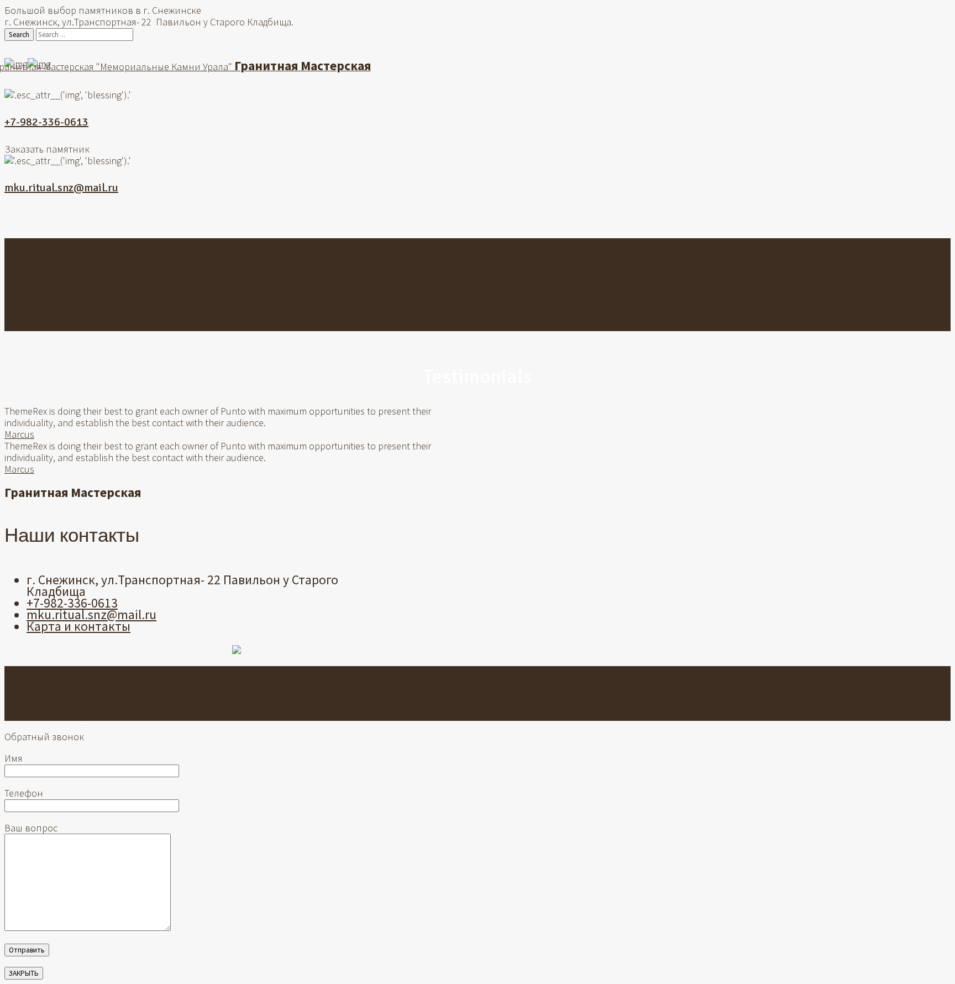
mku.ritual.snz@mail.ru (61, 188)
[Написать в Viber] (477, 218)
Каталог (44, 267)
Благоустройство (64, 290)
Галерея (44, 279)
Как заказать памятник (77, 313)
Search (19, 34)
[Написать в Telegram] (494, 218)
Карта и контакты (78, 626)
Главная (44, 244)
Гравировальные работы (82, 302)
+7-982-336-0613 (46, 122)
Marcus (19, 434)
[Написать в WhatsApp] (461, 218)
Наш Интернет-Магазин (78, 255)
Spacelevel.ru (108, 715)
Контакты (47, 325)
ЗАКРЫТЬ (24, 973)
